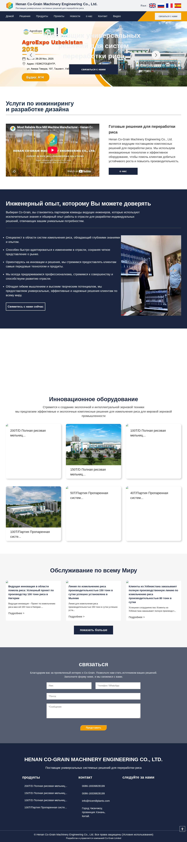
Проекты (59, 16)
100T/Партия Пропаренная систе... (45, 807)
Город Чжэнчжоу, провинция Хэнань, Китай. (93, 812)
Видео (117, 16)
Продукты (42, 16)
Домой (10, 16)
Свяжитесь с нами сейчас (26, 306)
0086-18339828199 (93, 786)
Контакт (102, 16)
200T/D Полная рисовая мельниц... (45, 786)
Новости (75, 16)
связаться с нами (168, 16)
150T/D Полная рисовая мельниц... (45, 793)
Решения (24, 16)
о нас (89, 16)
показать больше (93, 630)
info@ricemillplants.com (96, 800)
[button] (31, 55)
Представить (93, 727)
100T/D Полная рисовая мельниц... (45, 800)
